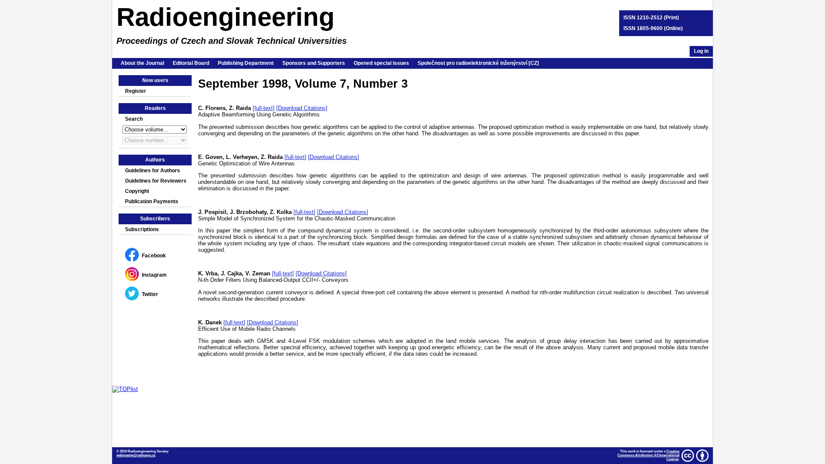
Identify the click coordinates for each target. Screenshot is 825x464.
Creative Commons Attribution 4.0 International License (648, 455)
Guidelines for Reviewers (155, 181)
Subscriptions (142, 229)
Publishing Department (246, 63)
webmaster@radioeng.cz (136, 455)
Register (135, 91)
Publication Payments (151, 201)
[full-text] (264, 108)
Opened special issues (381, 63)
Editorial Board (191, 63)
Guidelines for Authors (152, 171)
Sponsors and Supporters (313, 63)
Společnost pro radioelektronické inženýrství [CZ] (478, 63)
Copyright (137, 191)
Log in (701, 51)
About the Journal (142, 63)
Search (134, 119)
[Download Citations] (301, 108)
